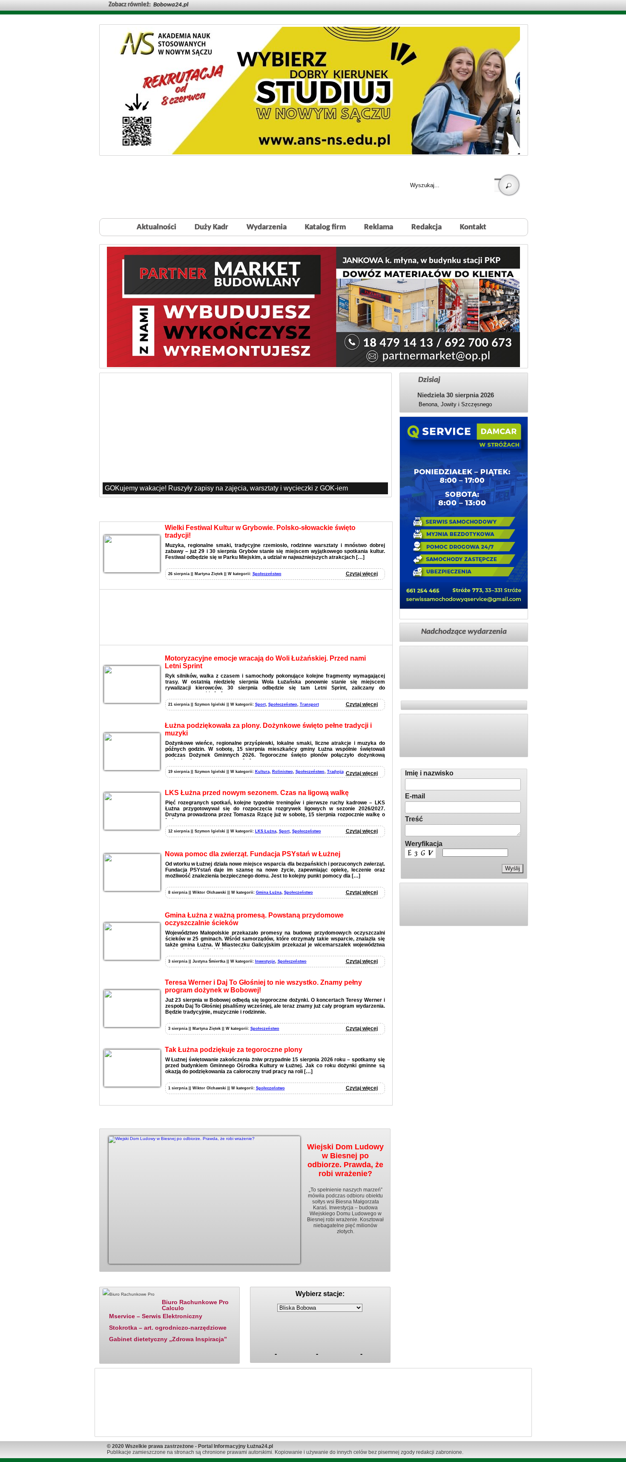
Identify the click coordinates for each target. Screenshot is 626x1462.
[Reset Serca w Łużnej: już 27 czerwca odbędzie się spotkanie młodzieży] (245, 434)
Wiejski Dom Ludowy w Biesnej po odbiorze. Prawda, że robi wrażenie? (345, 1160)
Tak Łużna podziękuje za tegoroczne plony (233, 1049)
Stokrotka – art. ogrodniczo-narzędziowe (168, 1327)
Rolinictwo (282, 771)
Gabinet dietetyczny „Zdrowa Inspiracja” (168, 1339)
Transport (309, 704)
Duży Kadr (211, 227)
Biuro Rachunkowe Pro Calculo (195, 1305)
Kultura (262, 771)
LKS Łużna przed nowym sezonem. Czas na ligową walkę (257, 792)
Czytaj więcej (362, 574)
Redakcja (426, 227)
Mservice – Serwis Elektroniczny (155, 1316)
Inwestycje (265, 961)
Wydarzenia (267, 227)
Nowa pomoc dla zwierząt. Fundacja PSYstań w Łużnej (252, 854)
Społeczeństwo (267, 574)
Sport (260, 704)
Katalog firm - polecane (127, 1282)
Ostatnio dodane (189, 1282)
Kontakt (473, 227)
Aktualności (156, 227)
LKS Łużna (265, 831)
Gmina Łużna (268, 892)
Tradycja (335, 771)
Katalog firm (325, 227)
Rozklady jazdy (322, 1282)
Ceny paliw (272, 1282)
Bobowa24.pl (170, 5)
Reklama (378, 227)
